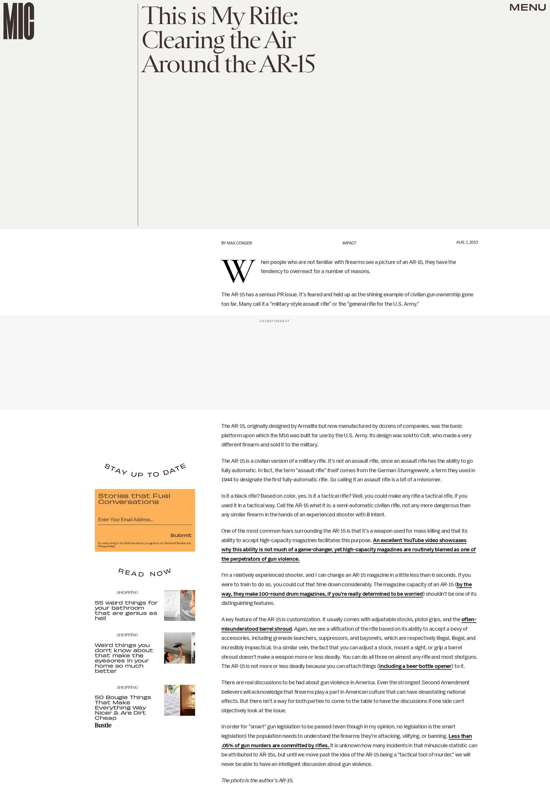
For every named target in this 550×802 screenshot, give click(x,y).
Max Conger (239, 243)
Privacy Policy (106, 546)
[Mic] (18, 21)
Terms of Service (175, 543)
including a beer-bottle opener (415, 666)
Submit (181, 535)
